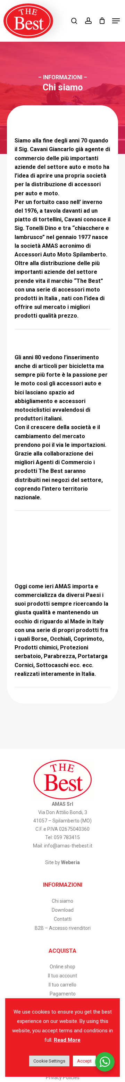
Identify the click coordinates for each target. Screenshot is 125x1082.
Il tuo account (62, 975)
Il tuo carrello (62, 984)
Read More (67, 1040)
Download (63, 910)
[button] (116, 20)
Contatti (63, 919)
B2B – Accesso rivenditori (63, 928)
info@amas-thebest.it (68, 846)
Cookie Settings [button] (49, 1061)
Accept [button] (84, 1061)
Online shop (62, 966)
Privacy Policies (63, 1077)
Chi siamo (62, 901)
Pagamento (63, 994)
